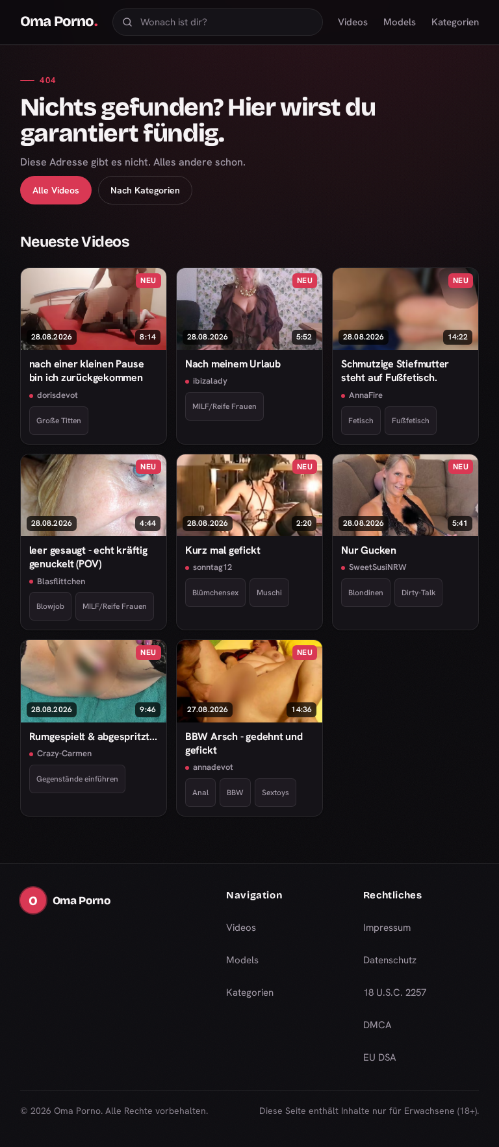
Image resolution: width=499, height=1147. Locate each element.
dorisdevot (57, 395)
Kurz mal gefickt (222, 550)
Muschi (269, 592)
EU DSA (379, 1057)
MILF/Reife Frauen (224, 406)
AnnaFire (366, 395)
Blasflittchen (61, 581)
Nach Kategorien (145, 190)
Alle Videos (55, 190)
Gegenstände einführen (77, 779)
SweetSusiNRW (378, 567)
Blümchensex (215, 592)
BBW (235, 792)
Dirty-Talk (418, 592)
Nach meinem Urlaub (233, 364)
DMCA (377, 1024)
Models (399, 22)
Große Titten (58, 420)
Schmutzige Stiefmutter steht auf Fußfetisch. (395, 370)
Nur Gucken (368, 550)
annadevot (213, 766)
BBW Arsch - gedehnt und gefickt (244, 743)
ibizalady (210, 380)
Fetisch (361, 420)
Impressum (387, 927)
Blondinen (365, 592)
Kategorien (455, 22)
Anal (200, 792)
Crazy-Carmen (64, 753)
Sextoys (275, 792)
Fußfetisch (410, 420)
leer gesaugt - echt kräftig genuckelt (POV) (88, 557)
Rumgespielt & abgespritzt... (93, 736)
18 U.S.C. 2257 (394, 992)
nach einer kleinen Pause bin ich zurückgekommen (86, 370)
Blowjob (50, 606)
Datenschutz (389, 960)
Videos (353, 22)
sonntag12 (212, 567)
